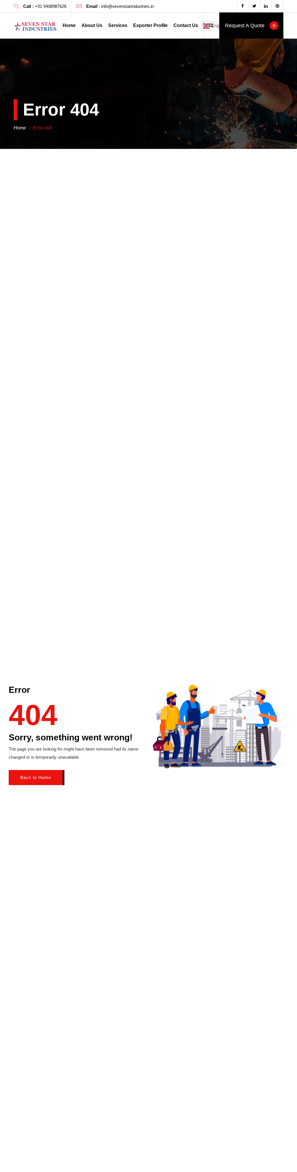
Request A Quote (245, 25)
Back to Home (35, 777)
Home (69, 25)
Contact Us (185, 25)
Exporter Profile (150, 25)
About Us (92, 25)
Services (117, 25)
